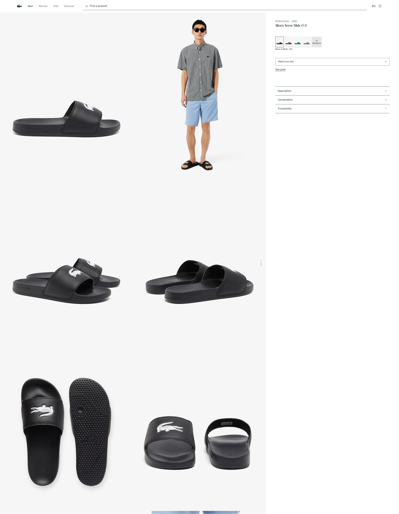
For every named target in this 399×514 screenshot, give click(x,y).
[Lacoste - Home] (19, 6)
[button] (380, 6)
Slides (294, 21)
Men (30, 6)
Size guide (280, 70)
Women (43, 6)
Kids (55, 6)
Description (284, 91)
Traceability (285, 108)
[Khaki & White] (307, 42)
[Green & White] (298, 42)
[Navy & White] (289, 42)
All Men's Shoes (282, 21)
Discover (69, 6)
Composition (285, 100)
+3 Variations (316, 42)
